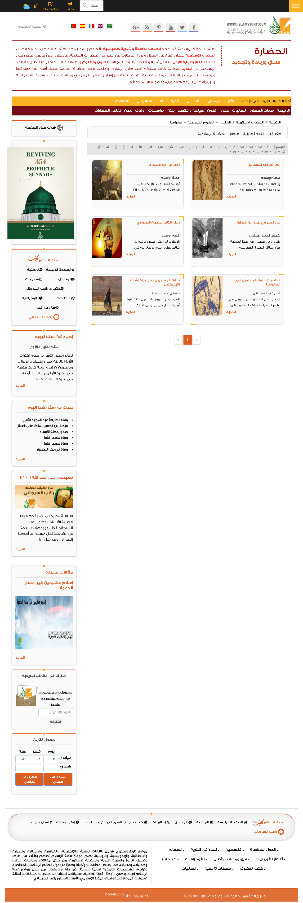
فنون (211, 111)
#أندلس (193, 101)
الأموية (126, 49)
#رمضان (213, 101)
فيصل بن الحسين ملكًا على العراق (42, 426)
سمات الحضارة (262, 111)
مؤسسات (156, 111)
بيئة (171, 111)
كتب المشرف (251, 869)
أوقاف (140, 111)
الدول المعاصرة (263, 850)
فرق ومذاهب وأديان (230, 859)
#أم (231, 101)
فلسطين (233, 850)
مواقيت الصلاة (50, 9)
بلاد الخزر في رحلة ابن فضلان (258, 222)
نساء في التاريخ (204, 850)
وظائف (70, 9)
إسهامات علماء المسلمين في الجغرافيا (258, 282)
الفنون (102, 62)
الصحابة (175, 850)
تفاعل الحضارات (107, 111)
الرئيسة (283, 111)
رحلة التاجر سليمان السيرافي (158, 222)
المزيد (231, 196)
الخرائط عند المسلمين (263, 165)
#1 (161, 101)
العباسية (110, 49)
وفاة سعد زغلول (55, 438)
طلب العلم (205, 62)
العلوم (225, 122)
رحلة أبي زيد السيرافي (163, 165)
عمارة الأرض (182, 62)
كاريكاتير (168, 859)
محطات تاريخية (218, 869)
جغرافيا (176, 122)
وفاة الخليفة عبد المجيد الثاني (45, 420)
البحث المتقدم (30, 27)
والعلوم (89, 62)
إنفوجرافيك (195, 859)
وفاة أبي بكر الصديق (52, 450)
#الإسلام (122, 101)
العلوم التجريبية (200, 122)
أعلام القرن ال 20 (269, 859)
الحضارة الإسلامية (200, 55)
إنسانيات (239, 111)
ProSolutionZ (118, 894)
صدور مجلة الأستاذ (54, 432)
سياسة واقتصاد (191, 111)
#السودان (144, 101)
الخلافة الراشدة (148, 49)
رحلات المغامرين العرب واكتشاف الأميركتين (155, 282)
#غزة (175, 101)
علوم (224, 111)
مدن (128, 111)
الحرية (187, 69)
